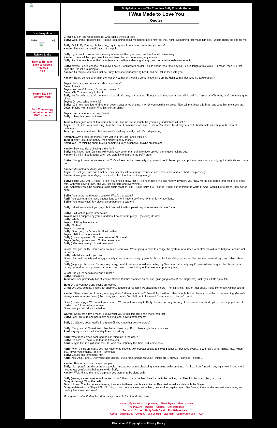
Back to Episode (42, 61)
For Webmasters (177, 410)
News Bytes (168, 403)
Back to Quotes (42, 64)
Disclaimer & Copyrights (127, 423)
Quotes (160, 407)
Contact (140, 413)
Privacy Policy (156, 423)
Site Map (169, 413)
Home (123, 403)
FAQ (200, 413)
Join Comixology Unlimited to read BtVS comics (42, 112)
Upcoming (152, 403)
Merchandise (185, 403)
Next (42, 70)
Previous (42, 67)
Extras (138, 410)
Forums (127, 410)
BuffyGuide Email (155, 410)
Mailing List (126, 413)
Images (149, 407)
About (113, 413)
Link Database (175, 407)
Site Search (154, 413)
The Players (135, 407)
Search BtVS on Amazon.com (42, 95)
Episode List (136, 403)
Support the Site (185, 413)
